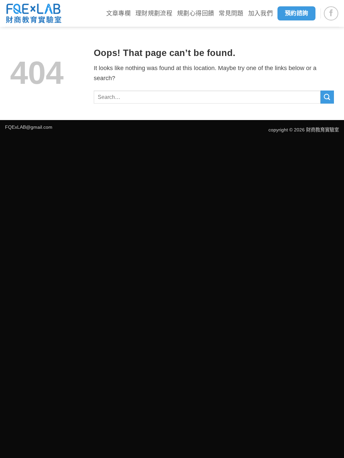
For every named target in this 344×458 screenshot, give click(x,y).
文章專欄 (118, 13)
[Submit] (327, 97)
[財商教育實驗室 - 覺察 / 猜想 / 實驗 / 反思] (33, 13)
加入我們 (260, 13)
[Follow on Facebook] (331, 13)
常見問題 (231, 13)
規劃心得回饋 (195, 13)
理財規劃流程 (153, 13)
